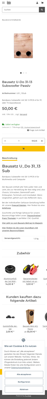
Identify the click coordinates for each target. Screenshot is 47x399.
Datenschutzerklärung (20, 367)
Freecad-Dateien (19, 205)
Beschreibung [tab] (9, 158)
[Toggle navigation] (3, 1)
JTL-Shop (28, 396)
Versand (23, 114)
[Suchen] (42, 9)
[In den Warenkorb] (23, 148)
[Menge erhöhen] (42, 141)
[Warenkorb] (42, 2)
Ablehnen (24, 389)
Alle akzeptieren (24, 374)
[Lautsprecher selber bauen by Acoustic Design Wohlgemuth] (9, 3)
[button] (37, 2)
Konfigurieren (24, 382)
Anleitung (6, 208)
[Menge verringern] (5, 141)
